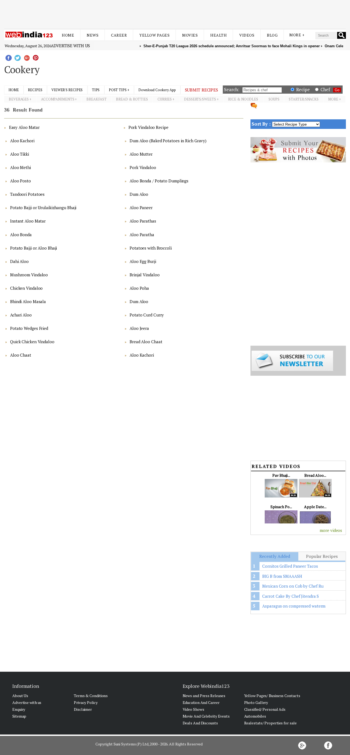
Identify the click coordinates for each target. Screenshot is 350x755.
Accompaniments (57, 99)
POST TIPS (118, 89)
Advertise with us (70, 45)
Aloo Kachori (22, 140)
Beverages (19, 99)
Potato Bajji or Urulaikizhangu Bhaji (43, 207)
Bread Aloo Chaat (146, 341)
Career (119, 35)
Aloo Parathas (143, 221)
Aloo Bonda (21, 234)
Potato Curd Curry (147, 315)
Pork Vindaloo (143, 167)
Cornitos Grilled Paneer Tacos (290, 566)
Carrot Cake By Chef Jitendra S (290, 596)
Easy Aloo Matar (24, 127)
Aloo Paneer (141, 207)
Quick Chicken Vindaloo (32, 341)
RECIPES (35, 89)
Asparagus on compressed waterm (293, 606)
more (333, 99)
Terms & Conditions (91, 695)
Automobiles (255, 716)
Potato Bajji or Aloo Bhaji (33, 248)
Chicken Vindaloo (26, 288)
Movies (190, 35)
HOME (13, 89)
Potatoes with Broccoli (151, 248)
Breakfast (96, 99)
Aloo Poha (139, 288)
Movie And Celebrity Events (206, 716)
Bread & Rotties (132, 99)
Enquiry (18, 709)
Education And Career (201, 702)
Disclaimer (83, 709)
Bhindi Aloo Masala (28, 301)
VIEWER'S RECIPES (67, 89)
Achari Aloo (21, 315)
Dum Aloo (139, 194)
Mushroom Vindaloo (29, 274)
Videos (246, 35)
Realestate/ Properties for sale (270, 723)
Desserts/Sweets (200, 99)
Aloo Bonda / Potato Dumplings (159, 180)
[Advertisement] (175, 13)
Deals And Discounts (200, 723)
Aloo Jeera (139, 328)
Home (68, 35)
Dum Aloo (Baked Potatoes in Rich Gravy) (168, 140)
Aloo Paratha (142, 234)
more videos (331, 530)
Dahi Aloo (19, 261)
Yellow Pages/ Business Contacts (272, 695)
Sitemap (19, 716)
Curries (165, 99)
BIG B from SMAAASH (282, 576)
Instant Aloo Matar (28, 221)
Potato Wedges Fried (29, 328)
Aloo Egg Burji (143, 261)
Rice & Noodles (243, 99)
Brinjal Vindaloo (144, 274)
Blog (272, 35)
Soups (274, 99)
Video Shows (193, 709)
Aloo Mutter (141, 154)
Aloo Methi (20, 167)
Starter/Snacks (304, 99)
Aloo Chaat (20, 355)
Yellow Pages (154, 35)
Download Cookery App (157, 89)
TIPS (96, 89)
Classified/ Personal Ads (265, 709)
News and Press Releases (204, 695)
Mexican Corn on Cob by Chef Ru (292, 586)
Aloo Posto (20, 180)
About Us (20, 695)
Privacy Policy (86, 702)
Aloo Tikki (19, 154)
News (92, 35)
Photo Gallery (256, 702)
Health (218, 35)
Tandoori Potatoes (27, 194)
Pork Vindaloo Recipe (148, 127)
